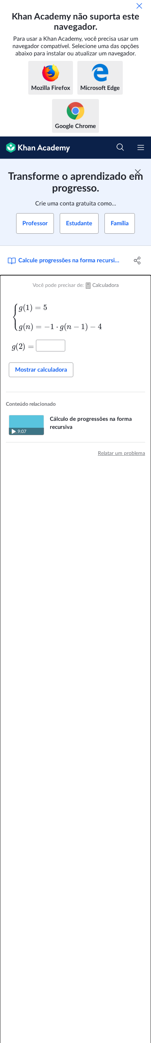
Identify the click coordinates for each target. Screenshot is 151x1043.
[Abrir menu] (140, 147)
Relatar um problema (121, 453)
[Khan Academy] (35, 147)
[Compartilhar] (137, 260)
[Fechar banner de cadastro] (137, 172)
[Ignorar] (139, 6)
